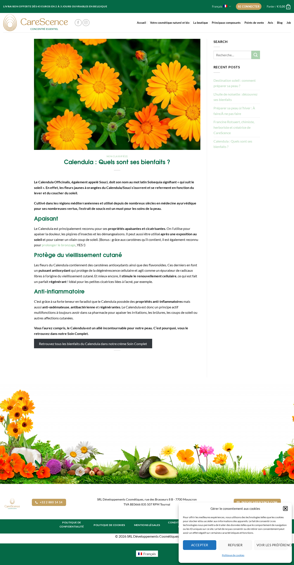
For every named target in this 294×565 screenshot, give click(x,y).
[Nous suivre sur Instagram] (86, 22)
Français (217, 6)
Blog (280, 22)
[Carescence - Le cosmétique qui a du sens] (35, 22)
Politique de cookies (233, 555)
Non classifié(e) (117, 156)
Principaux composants (226, 22)
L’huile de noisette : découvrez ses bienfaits (235, 97)
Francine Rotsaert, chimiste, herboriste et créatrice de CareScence (234, 127)
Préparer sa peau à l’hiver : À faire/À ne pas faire (234, 111)
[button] (285, 508)
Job (288, 22)
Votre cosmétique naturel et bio (169, 22)
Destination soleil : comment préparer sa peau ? (235, 83)
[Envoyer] (255, 55)
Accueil (141, 22)
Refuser (235, 545)
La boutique (200, 22)
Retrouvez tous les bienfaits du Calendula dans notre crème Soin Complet (93, 343)
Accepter (199, 545)
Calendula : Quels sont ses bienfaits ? (233, 144)
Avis (270, 22)
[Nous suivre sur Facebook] (78, 22)
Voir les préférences (272, 545)
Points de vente (254, 22)
